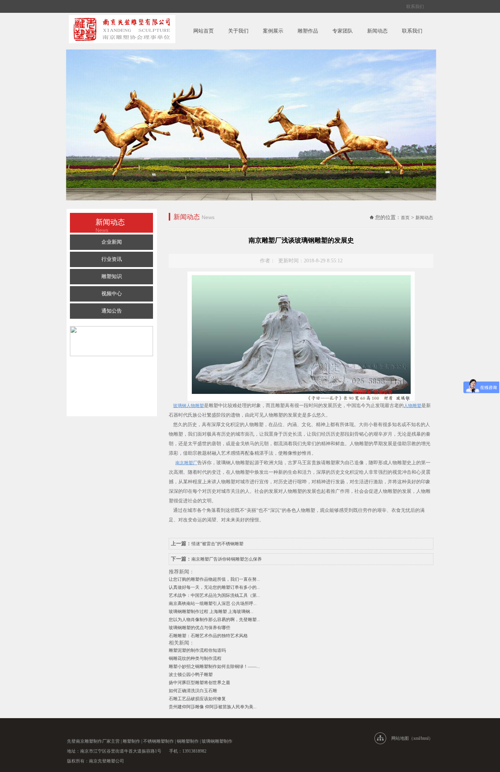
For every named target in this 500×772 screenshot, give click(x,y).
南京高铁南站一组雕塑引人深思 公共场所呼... (213, 603)
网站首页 (203, 31)
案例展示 (273, 31)
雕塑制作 (131, 741)
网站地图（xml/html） (412, 738)
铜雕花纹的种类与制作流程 (195, 658)
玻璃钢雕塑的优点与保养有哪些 (199, 627)
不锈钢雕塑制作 (158, 741)
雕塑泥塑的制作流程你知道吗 (197, 650)
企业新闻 (111, 242)
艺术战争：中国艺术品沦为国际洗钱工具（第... (214, 595)
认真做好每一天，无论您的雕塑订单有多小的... (214, 587)
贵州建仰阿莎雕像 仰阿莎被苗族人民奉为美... (213, 706)
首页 (405, 217)
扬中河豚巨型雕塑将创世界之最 (199, 682)
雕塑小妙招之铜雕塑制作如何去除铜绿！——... (214, 666)
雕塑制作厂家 (98, 741)
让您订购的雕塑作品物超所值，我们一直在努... (214, 579)
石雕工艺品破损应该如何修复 (197, 698)
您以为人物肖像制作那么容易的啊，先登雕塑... (214, 619)
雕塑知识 (111, 276)
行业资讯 (111, 259)
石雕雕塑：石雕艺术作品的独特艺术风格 (208, 635)
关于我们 (238, 31)
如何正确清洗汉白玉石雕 (193, 690)
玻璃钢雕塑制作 (217, 741)
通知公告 (111, 311)
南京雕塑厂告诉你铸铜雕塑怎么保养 (226, 559)
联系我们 (415, 6)
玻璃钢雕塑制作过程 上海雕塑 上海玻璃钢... (211, 611)
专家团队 (342, 31)
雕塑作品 (308, 31)
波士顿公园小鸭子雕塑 (191, 674)
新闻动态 (377, 31)
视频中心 (111, 293)
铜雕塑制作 (188, 741)
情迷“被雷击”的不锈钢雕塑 (217, 543)
